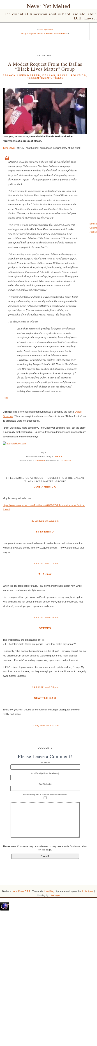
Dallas (48, 75)
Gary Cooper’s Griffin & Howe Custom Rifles (44, 33)
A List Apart (88, 891)
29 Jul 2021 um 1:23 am (45, 563)
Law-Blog (49, 891)
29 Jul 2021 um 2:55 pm (45, 687)
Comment (40, 460)
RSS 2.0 (59, 456)
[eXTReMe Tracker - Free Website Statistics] (4, 909)
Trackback (65, 460)
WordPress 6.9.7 (21, 891)
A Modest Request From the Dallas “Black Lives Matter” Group (45, 66)
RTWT (6, 398)
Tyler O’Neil (9, 148)
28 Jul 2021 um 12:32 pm (45, 521)
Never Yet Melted (48, 6)
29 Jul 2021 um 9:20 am (45, 617)
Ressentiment (39, 78)
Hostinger (55, 895)
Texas (58, 78)
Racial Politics (72, 75)
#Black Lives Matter (21, 75)
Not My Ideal (46, 29)
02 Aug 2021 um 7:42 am (45, 725)
